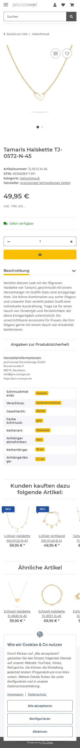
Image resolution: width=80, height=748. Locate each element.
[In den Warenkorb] (40, 254)
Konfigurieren (40, 719)
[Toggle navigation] (6, 3)
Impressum (15, 694)
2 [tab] (42, 127)
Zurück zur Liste (17, 34)
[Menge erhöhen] (71, 241)
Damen (40, 410)
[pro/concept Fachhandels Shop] (25, 5)
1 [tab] (37, 127)
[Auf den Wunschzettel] (67, 53)
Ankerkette (42, 430)
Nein (39, 439)
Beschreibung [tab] (16, 271)
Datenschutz (37, 694)
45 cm (39, 449)
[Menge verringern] (9, 241)
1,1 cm (40, 459)
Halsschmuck (30, 178)
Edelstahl (41, 393)
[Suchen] (71, 16)
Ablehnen (40, 731)
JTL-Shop (47, 742)
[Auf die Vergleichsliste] (55, 53)
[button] (55, 4)
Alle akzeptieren (40, 706)
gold (39, 420)
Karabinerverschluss (48, 402)
